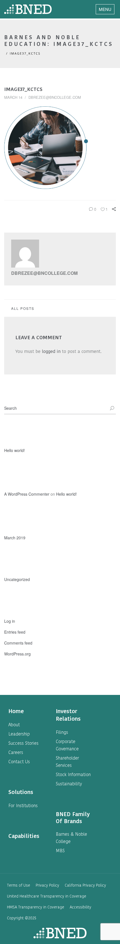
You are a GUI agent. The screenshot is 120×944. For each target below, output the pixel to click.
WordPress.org (17, 654)
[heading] (16, 711)
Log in (9, 621)
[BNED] (28, 9)
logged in (51, 351)
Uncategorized (17, 579)
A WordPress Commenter (26, 494)
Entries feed (14, 632)
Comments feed (18, 643)
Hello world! (14, 450)
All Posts (22, 308)
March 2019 (14, 537)
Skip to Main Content (60, 3)
